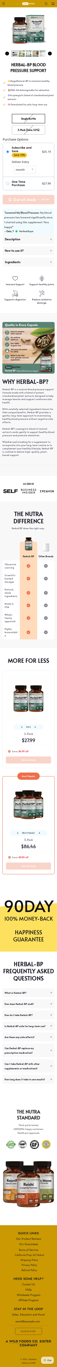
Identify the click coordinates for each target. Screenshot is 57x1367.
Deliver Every (20, 162)
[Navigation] (3, 3)
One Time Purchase (18, 183)
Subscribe (28, 1331)
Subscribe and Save (22, 149)
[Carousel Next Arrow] (45, 29)
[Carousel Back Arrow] (12, 29)
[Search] (46, 3)
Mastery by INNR (28, 1363)
